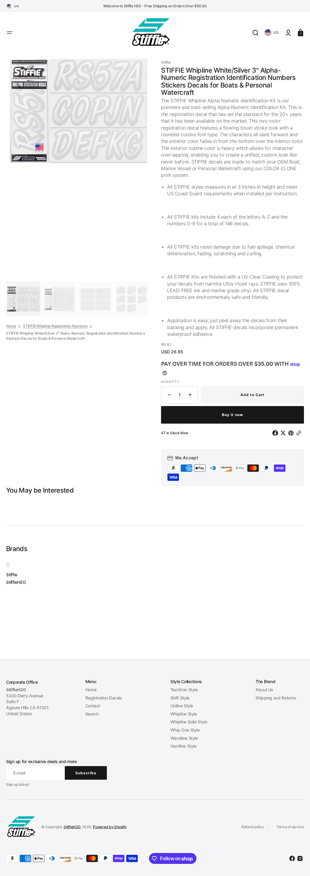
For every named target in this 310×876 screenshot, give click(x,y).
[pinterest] (292, 433)
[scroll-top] (297, 863)
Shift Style (180, 697)
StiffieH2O (16, 582)
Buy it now (232, 414)
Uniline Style (181, 705)
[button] (9, 32)
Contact (92, 705)
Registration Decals (103, 697)
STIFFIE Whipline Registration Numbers (55, 326)
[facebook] (276, 433)
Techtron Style (184, 689)
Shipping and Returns (276, 697)
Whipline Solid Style (188, 721)
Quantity (170, 381)
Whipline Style (183, 713)
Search (92, 713)
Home (11, 326)
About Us (264, 689)
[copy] (300, 433)
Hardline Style (183, 746)
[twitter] (284, 433)
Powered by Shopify (110, 827)
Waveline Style (184, 738)
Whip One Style (185, 729)
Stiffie (11, 574)
